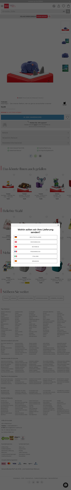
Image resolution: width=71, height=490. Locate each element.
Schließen (58, 225)
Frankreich (35, 251)
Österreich (35, 242)
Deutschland (35, 237)
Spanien (35, 261)
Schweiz (35, 246)
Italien (35, 256)
